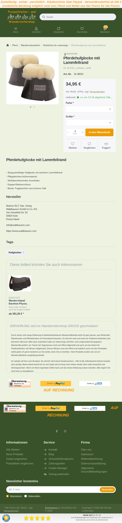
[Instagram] (65, 431)
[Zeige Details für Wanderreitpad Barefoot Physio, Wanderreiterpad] (20, 283)
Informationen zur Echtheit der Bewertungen (92, 519)
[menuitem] (16, 253)
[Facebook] (56, 431)
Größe (69, 116)
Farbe (69, 102)
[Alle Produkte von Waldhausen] (71, 53)
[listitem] (32, 78)
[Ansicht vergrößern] (32, 78)
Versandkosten (97, 91)
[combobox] (78, 17)
